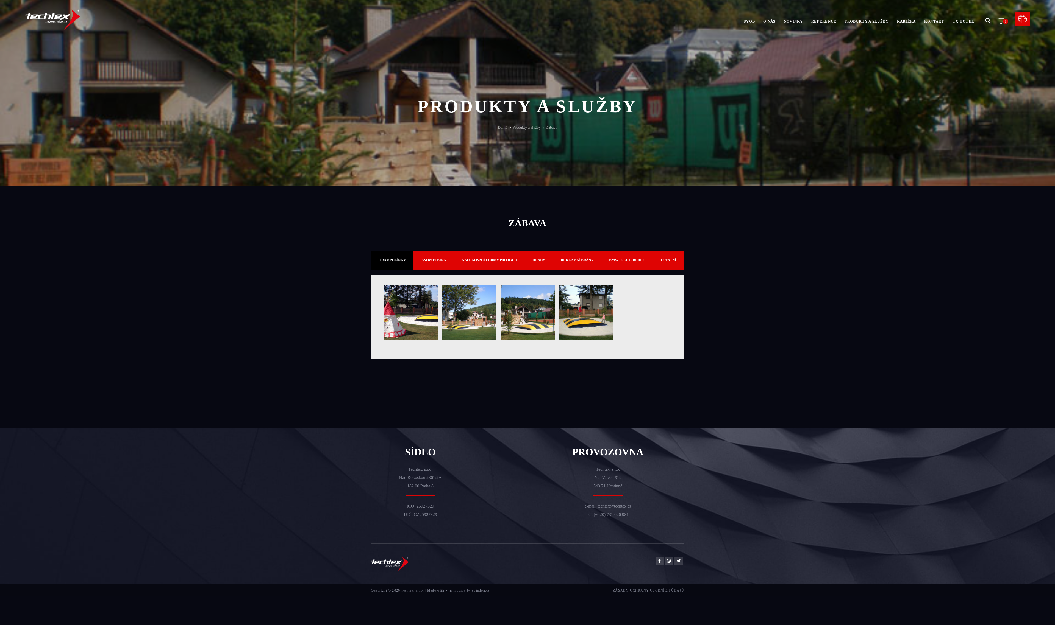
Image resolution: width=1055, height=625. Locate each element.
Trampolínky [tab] (392, 260)
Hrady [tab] (538, 260)
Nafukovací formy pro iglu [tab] (489, 260)
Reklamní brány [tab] (577, 260)
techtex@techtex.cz (614, 506)
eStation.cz (481, 590)
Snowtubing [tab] (434, 260)
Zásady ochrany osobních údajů (648, 590)
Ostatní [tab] (668, 260)
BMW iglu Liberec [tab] (627, 260)
